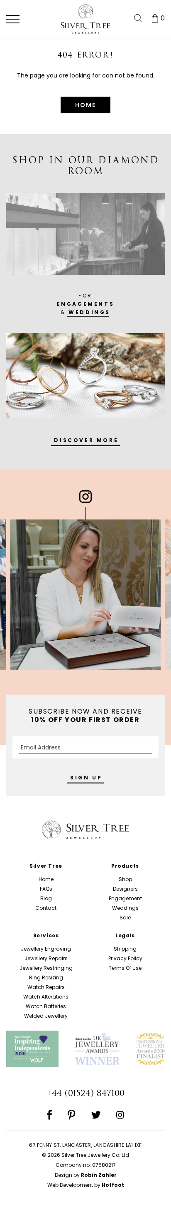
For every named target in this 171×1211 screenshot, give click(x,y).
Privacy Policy (125, 958)
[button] (13, 19)
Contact (45, 907)
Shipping (125, 948)
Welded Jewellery (46, 1015)
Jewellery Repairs (46, 958)
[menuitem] (138, 18)
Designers (125, 888)
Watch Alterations (45, 996)
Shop (125, 879)
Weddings (125, 907)
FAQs (46, 888)
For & (86, 304)
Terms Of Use (125, 967)
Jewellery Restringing (46, 967)
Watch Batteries (46, 1006)
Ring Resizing (46, 977)
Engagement (125, 898)
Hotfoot (113, 1185)
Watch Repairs (46, 987)
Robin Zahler (99, 1175)
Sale (125, 917)
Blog (46, 898)
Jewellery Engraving (46, 948)
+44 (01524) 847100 (85, 1093)
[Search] (138, 18)
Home (46, 879)
